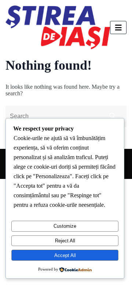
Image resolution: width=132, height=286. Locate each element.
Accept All (65, 255)
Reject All (65, 240)
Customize (65, 226)
